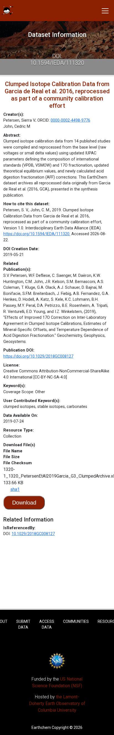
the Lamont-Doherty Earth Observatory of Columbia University (57, 703)
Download (24, 503)
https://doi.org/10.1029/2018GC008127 (38, 356)
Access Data (46, 624)
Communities (76, 621)
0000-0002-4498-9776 (70, 120)
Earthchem (41, 727)
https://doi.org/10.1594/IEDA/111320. (36, 234)
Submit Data (23, 624)
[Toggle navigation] (105, 10)
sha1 (15, 489)
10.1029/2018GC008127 (33, 533)
